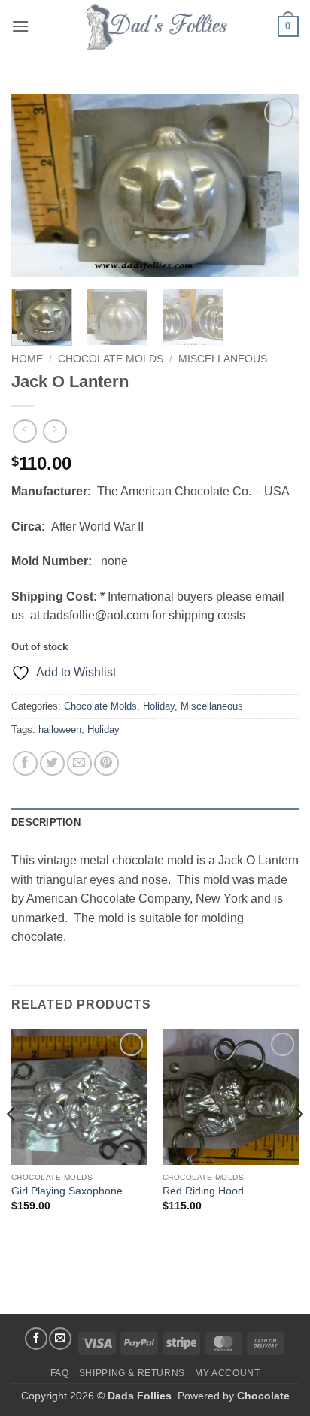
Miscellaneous (222, 359)
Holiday (159, 706)
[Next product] (24, 431)
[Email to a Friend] (79, 763)
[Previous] (36, 186)
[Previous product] (54, 431)
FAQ (59, 1373)
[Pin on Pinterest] (106, 763)
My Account (227, 1373)
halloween (59, 729)
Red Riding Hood (203, 1191)
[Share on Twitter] (52, 763)
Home (27, 359)
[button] (20, 26)
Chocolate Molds (110, 359)
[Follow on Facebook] (36, 1338)
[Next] (273, 186)
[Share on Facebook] (25, 763)
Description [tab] (46, 822)
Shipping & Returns (132, 1373)
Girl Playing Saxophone (67, 1191)
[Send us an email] (60, 1338)
